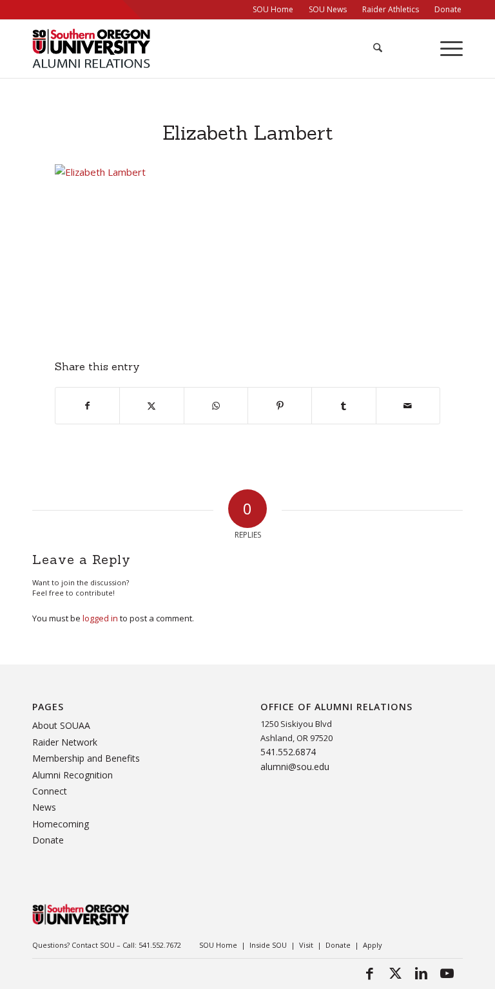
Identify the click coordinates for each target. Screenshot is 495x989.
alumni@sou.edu (294, 766)
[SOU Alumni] (91, 49)
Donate (48, 840)
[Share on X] (151, 406)
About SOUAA (61, 725)
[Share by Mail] (408, 406)
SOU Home (218, 945)
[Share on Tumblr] (343, 406)
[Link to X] (395, 973)
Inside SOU (268, 945)
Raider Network (64, 742)
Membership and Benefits (86, 758)
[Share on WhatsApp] (216, 406)
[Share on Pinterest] (279, 406)
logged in (100, 618)
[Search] (371, 49)
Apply (372, 945)
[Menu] (445, 49)
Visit (306, 945)
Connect (49, 791)
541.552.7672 (160, 945)
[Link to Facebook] (369, 973)
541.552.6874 (288, 752)
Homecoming (60, 824)
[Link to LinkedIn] (421, 973)
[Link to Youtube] (446, 973)
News (44, 807)
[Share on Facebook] (87, 406)
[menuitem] (273, 9)
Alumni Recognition (72, 775)
